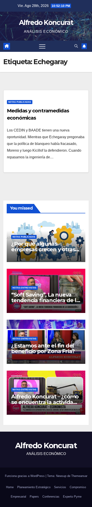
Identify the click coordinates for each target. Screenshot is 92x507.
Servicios (60, 487)
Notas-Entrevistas (24, 287)
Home (10, 487)
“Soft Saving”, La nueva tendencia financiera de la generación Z (45, 300)
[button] (76, 46)
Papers (34, 496)
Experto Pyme (72, 496)
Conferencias (50, 496)
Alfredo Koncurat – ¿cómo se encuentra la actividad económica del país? (45, 402)
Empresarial (18, 496)
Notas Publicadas (19, 102)
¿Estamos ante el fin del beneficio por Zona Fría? (43, 348)
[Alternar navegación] (42, 46)
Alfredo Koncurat (46, 22)
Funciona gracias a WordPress (25, 476)
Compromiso (78, 487)
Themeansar (79, 476)
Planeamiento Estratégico (33, 487)
